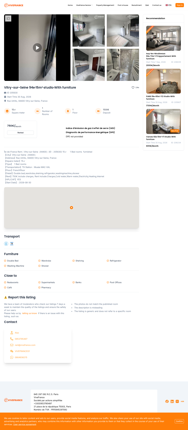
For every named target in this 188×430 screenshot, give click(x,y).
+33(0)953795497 (43, 403)
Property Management (105, 5)
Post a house (123, 5)
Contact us (156, 5)
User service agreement (24, 424)
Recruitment (137, 5)
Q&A (147, 5)
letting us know (29, 313)
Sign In (180, 5)
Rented (21, 132)
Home (70, 5)
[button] (168, 5)
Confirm (179, 421)
